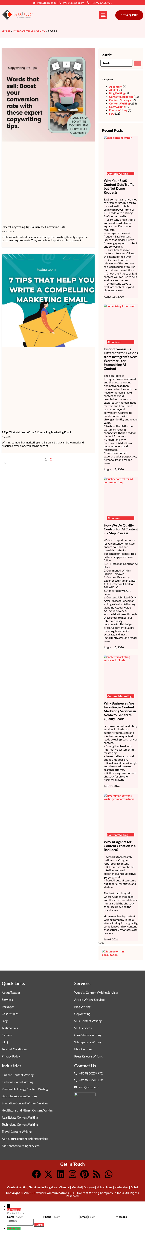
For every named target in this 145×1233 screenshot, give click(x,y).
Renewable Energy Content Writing (25, 1089)
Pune (109, 1187)
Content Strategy (120, 100)
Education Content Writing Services (25, 1103)
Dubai (134, 1187)
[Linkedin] (60, 1174)
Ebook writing (83, 1049)
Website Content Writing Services (96, 992)
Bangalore (50, 1187)
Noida (100, 1187)
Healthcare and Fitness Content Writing (27, 1110)
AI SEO (113, 90)
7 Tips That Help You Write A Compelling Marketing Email (36, 432)
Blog (5, 1021)
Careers (7, 1035)
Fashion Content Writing (17, 1082)
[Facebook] (36, 1174)
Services (7, 1000)
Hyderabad (121, 1187)
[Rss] (96, 1174)
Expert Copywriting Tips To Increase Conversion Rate (33, 226)
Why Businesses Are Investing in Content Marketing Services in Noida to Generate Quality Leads (120, 711)
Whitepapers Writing (88, 1042)
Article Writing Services (89, 1000)
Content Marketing (121, 96)
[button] (103, 15)
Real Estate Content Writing (20, 1117)
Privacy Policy (11, 1056)
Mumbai (76, 1187)
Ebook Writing (118, 110)
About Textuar (11, 992)
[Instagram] (72, 1174)
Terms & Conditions (14, 1049)
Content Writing (119, 103)
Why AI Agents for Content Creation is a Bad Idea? (120, 846)
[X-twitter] (48, 1174)
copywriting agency (29, 31)
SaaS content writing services (20, 1146)
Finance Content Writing (18, 1075)
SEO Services (83, 1028)
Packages (8, 1007)
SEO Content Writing (88, 1021)
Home (6, 31)
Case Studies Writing (87, 1035)
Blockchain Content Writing (19, 1096)
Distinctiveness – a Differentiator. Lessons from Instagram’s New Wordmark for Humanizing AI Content (121, 359)
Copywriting (117, 106)
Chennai (64, 1187)
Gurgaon (89, 1187)
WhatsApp (14, 1228)
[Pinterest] (84, 1174)
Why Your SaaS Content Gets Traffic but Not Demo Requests (119, 186)
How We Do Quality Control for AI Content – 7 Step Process (121, 529)
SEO (112, 113)
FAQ (5, 1042)
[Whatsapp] (108, 1174)
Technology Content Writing (20, 1124)
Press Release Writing (88, 1056)
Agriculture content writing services (25, 1139)
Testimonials (10, 1028)
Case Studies (10, 1014)
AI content (115, 86)
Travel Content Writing (17, 1131)
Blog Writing (117, 93)
